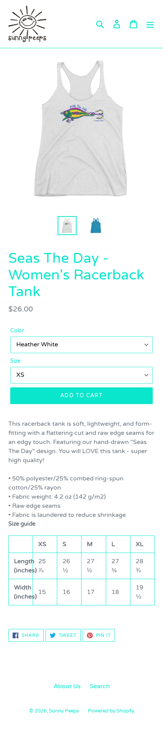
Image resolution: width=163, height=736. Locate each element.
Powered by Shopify (111, 711)
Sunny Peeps (64, 711)
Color (17, 330)
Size (15, 361)
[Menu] (150, 24)
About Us (67, 686)
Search (100, 686)
